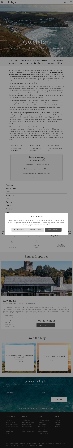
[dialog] (36, 224)
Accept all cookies (53, 229)
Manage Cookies (19, 229)
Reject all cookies (35, 229)
